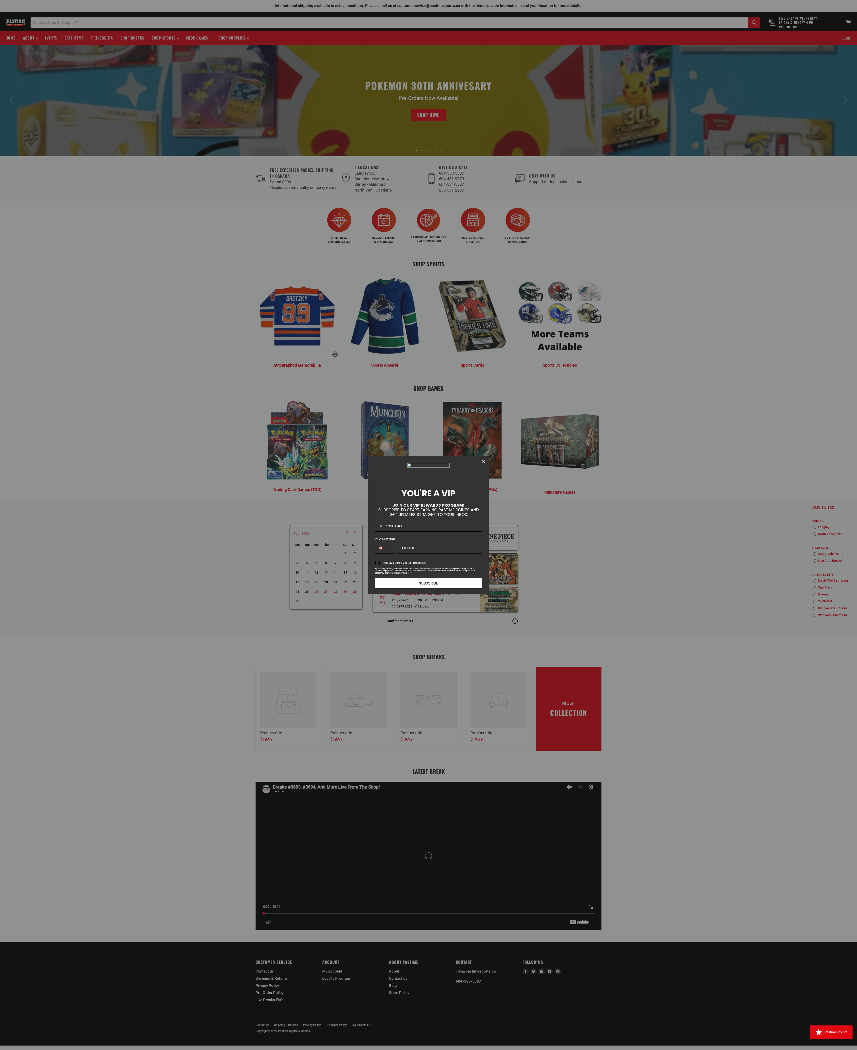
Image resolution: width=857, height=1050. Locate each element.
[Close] (483, 461)
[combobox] (385, 548)
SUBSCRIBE (428, 583)
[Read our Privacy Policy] (479, 569)
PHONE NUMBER (385, 539)
